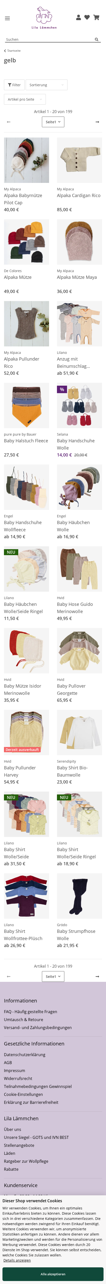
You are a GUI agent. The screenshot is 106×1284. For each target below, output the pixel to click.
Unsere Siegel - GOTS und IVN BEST (36, 1137)
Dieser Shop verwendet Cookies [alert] (32, 1200)
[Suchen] (98, 39)
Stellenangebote (19, 1145)
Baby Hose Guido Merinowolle (75, 607)
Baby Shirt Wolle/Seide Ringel (76, 853)
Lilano (62, 352)
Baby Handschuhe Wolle (76, 444)
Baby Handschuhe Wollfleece (23, 526)
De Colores (13, 270)
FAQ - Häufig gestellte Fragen (30, 1011)
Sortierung (38, 85)
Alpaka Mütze (18, 277)
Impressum (14, 1070)
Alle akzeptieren (53, 1274)
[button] (78, 18)
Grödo (62, 924)
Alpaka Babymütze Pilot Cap (23, 199)
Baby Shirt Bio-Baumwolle (72, 771)
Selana (62, 434)
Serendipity (66, 761)
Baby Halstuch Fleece (26, 441)
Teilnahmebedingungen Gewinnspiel (38, 1086)
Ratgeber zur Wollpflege (26, 1161)
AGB (8, 1062)
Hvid (60, 597)
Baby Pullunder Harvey (20, 771)
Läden (9, 1153)
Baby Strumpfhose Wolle (76, 934)
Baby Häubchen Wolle (73, 526)
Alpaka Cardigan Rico (79, 195)
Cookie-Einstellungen (23, 1094)
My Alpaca (12, 189)
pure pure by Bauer (20, 434)
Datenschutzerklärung (24, 1054)
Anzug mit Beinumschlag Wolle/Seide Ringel (76, 363)
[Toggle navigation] (7, 18)
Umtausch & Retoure (23, 1019)
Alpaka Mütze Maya (77, 277)
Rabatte (11, 1169)
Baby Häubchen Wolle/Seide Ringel (23, 607)
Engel (8, 516)
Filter (16, 85)
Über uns (12, 1129)
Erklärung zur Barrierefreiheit (31, 1102)
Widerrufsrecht (18, 1078)
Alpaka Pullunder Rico (21, 362)
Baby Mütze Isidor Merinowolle (22, 689)
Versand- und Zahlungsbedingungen (38, 1027)
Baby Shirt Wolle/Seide (16, 853)
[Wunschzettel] (87, 18)
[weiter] (97, 122)
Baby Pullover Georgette (71, 689)
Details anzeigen (17, 1260)
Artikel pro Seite (21, 99)
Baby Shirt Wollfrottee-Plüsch (23, 934)
